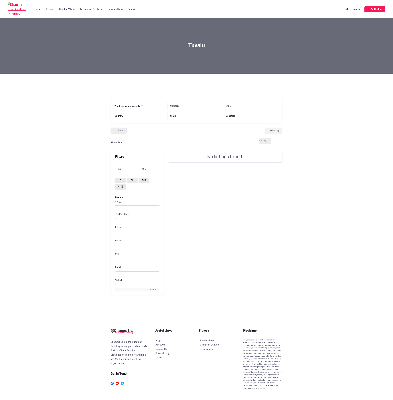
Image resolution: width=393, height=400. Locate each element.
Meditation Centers (91, 9)
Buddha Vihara (67, 9)
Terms (159, 357)
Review (119, 197)
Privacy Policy (162, 353)
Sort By (262, 140)
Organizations (207, 349)
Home (37, 9)
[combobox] (194, 106)
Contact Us (161, 349)
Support (132, 9)
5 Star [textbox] (118, 202)
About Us (160, 344)
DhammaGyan (115, 9)
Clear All (153, 289)
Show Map (275, 130)
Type (228, 106)
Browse (49, 9)
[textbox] (174, 106)
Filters (120, 130)
